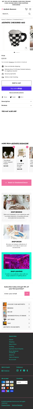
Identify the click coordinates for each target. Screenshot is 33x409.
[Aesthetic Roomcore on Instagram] (17, 370)
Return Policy (12, 344)
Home (3, 19)
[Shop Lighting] (16, 261)
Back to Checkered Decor (18, 183)
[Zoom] (26, 48)
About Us (11, 355)
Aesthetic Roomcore (19, 143)
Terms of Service (14, 357)
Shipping (11, 62)
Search (11, 339)
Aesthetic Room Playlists (16, 349)
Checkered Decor (17, 19)
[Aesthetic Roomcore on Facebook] (21, 370)
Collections (9, 19)
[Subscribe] (27, 294)
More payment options (16, 92)
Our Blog (11, 346)
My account (12, 359)
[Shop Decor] (16, 232)
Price (3, 56)
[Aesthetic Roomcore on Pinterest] (24, 370)
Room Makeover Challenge (13, 351)
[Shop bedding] (16, 202)
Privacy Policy (6, 405)
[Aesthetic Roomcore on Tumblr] (27, 370)
